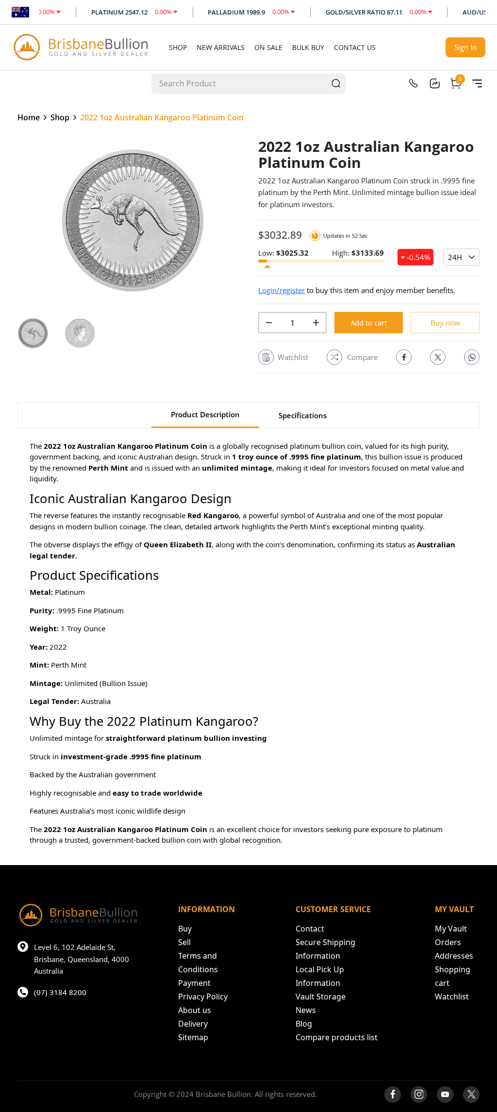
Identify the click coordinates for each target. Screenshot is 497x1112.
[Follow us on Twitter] (471, 1094)
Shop (178, 47)
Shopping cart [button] (452, 976)
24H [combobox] (455, 257)
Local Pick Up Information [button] (320, 976)
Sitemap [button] (193, 1037)
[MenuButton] (477, 83)
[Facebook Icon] (404, 357)
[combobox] (239, 83)
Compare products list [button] (337, 1037)
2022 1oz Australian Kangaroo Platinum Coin (162, 117)
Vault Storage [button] (321, 996)
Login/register (281, 290)
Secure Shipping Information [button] (325, 949)
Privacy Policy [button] (203, 996)
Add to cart (368, 322)
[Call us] (413, 83)
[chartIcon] (434, 83)
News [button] (306, 1010)
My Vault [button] (451, 928)
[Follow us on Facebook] (392, 1094)
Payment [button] (194, 983)
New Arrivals (221, 47)
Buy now (445, 322)
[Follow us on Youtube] (445, 1094)
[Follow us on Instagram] (419, 1094)
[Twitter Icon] (438, 357)
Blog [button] (304, 1023)
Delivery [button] (193, 1023)
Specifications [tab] (303, 415)
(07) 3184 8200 (60, 992)
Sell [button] (184, 942)
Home (28, 117)
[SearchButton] (336, 83)
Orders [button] (448, 942)
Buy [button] (185, 928)
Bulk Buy (308, 47)
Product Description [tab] (205, 414)
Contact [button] (310, 928)
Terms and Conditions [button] (198, 962)
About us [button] (194, 1010)
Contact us (355, 47)
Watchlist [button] (452, 996)
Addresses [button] (454, 955)
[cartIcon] (455, 83)
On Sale (268, 47)
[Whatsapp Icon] (472, 357)
